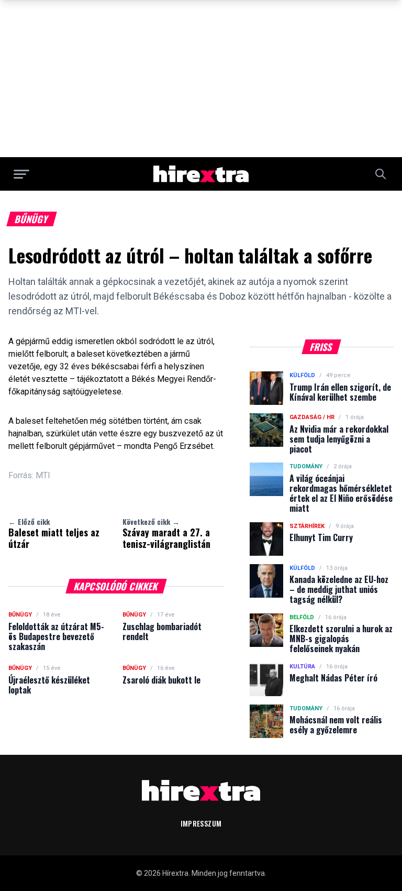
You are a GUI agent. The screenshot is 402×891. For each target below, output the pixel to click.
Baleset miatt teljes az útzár (53, 533)
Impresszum (201, 823)
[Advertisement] (201, 78)
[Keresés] (380, 174)
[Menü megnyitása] (21, 174)
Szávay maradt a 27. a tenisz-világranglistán (166, 533)
